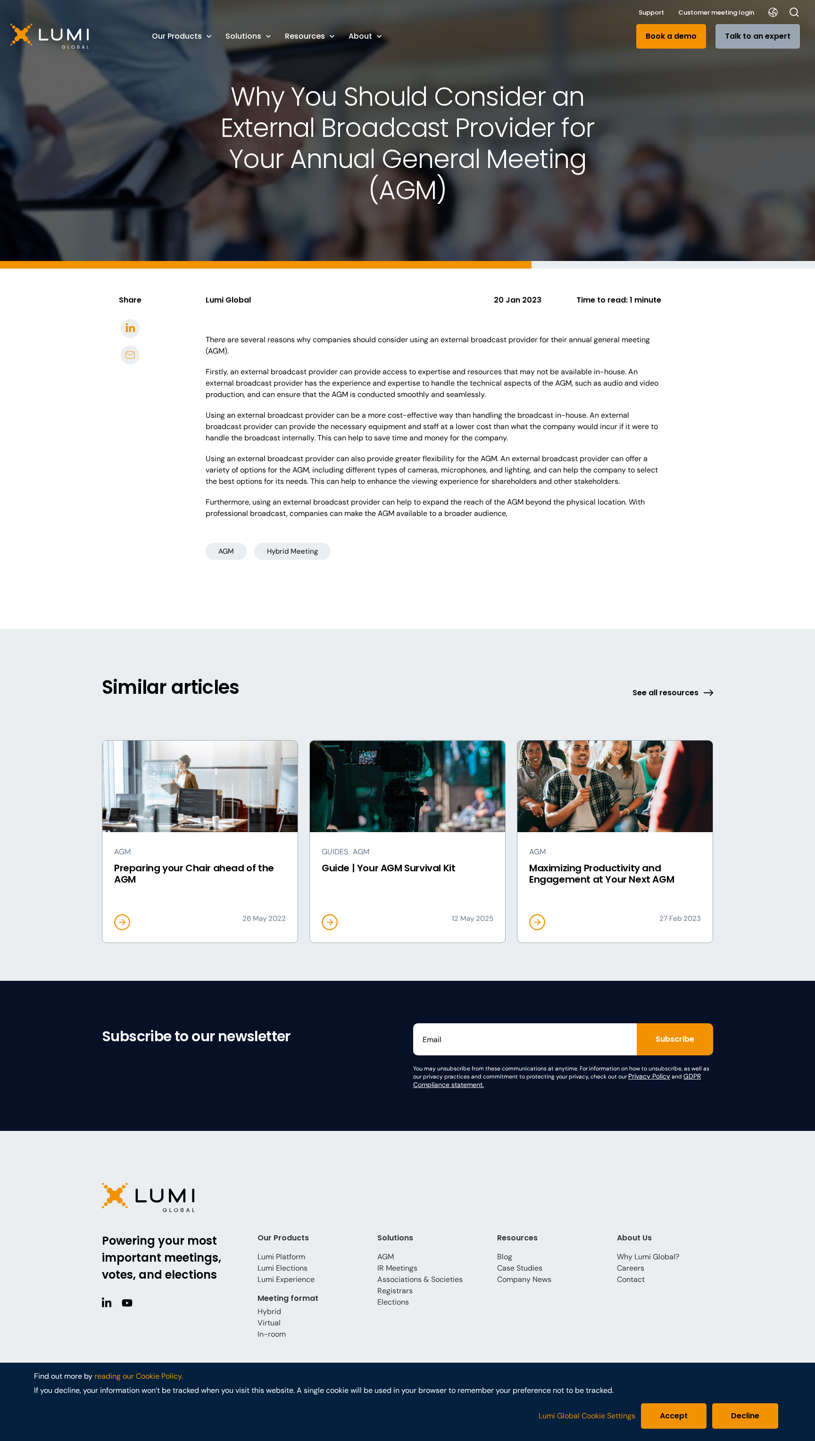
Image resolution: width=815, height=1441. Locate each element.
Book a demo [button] (671, 36)
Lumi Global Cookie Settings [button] (587, 1416)
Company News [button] (524, 1279)
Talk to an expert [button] (757, 36)
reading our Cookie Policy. (138, 1376)
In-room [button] (272, 1334)
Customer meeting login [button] (716, 12)
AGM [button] (226, 551)
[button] (71, 36)
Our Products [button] (177, 36)
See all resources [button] (665, 692)
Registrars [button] (395, 1291)
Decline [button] (745, 1415)
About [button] (360, 36)
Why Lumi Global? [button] (648, 1257)
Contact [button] (631, 1279)
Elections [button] (393, 1302)
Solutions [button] (243, 36)
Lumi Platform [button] (281, 1257)
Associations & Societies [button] (420, 1279)
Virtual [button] (269, 1323)
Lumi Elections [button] (283, 1268)
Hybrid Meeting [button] (292, 551)
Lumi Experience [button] (286, 1279)
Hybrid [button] (269, 1311)
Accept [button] (674, 1415)
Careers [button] (630, 1268)
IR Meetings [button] (397, 1268)
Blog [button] (504, 1257)
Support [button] (651, 12)
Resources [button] (305, 36)
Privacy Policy (649, 1076)
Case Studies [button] (519, 1268)
